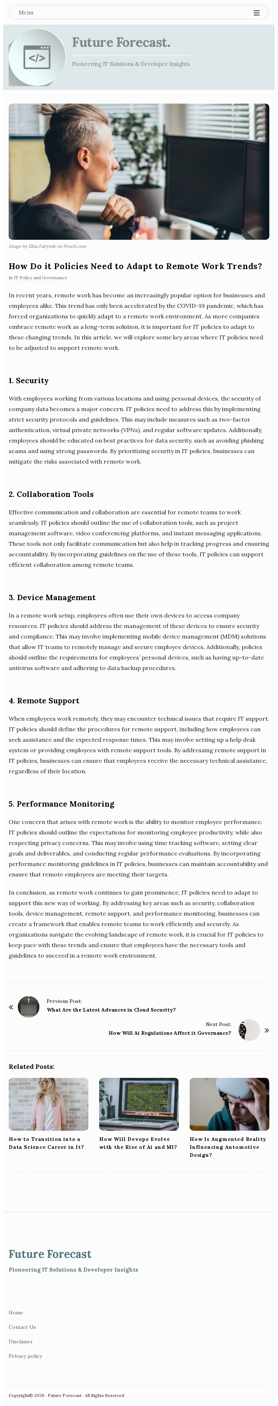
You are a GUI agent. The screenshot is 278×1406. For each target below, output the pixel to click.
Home (16, 1312)
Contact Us (22, 1327)
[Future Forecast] (38, 57)
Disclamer (21, 1341)
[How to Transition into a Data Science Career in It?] (48, 1104)
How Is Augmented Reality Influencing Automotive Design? (228, 1147)
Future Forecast (119, 42)
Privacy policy (25, 1356)
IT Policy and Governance (40, 277)
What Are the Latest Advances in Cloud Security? (111, 1010)
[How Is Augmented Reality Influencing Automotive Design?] (229, 1104)
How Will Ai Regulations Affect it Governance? (170, 1033)
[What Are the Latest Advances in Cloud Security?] (28, 1007)
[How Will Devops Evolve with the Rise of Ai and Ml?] (139, 1104)
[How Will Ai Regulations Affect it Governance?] (249, 1030)
